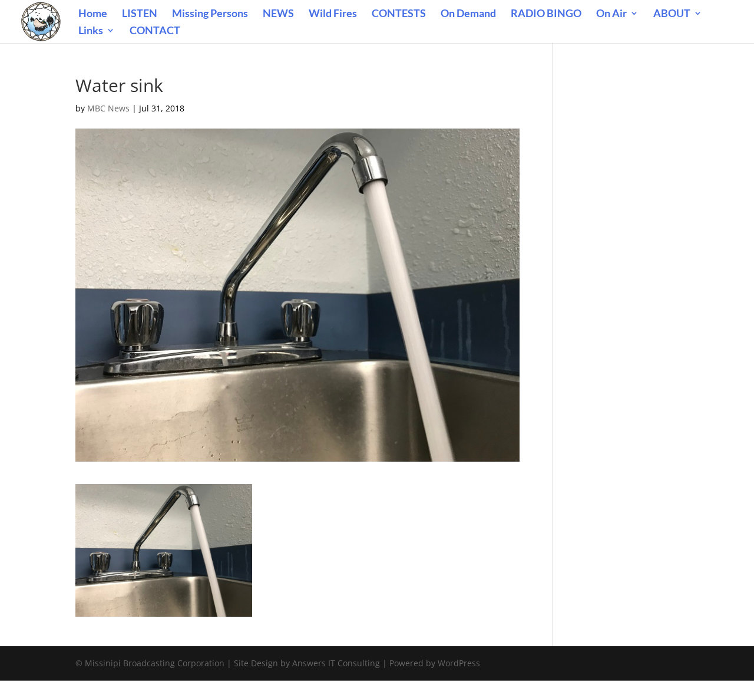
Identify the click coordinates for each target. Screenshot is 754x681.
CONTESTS (399, 14)
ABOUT (671, 14)
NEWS (278, 14)
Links (90, 31)
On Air (611, 14)
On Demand (468, 14)
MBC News (108, 108)
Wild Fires (333, 14)
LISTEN (139, 14)
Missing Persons (210, 14)
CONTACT (155, 31)
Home (92, 14)
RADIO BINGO (546, 14)
